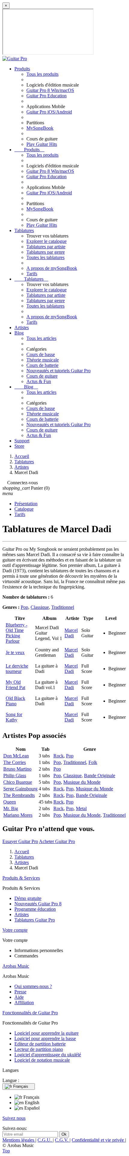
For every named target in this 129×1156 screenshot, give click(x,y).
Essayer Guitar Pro (20, 841)
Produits (22, 68)
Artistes (21, 327)
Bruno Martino (17, 768)
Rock (58, 755)
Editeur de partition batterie (40, 1043)
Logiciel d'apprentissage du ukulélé (47, 1054)
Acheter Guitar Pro (57, 841)
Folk (92, 762)
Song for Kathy (14, 717)
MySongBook (39, 128)
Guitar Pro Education (46, 95)
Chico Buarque (17, 782)
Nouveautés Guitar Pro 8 (38, 903)
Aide (19, 997)
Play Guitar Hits (41, 144)
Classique (40, 607)
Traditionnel (62, 607)
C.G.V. (62, 1140)
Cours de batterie (42, 365)
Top (6, 1150)
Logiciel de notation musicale (42, 1060)
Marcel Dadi (71, 633)
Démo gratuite (27, 898)
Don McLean (16, 755)
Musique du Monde (81, 782)
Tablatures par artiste (45, 246)
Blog (19, 332)
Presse (20, 991)
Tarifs (31, 273)
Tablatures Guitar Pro (34, 919)
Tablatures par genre (45, 252)
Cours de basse (40, 354)
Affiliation (24, 1002)
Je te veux (15, 652)
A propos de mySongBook (51, 268)
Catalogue (24, 509)
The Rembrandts (19, 795)
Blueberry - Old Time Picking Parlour (16, 633)
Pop (24, 607)
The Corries (14, 762)
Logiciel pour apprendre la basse (45, 1038)
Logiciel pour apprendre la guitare (46, 1033)
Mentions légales (18, 1140)
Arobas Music (15, 966)
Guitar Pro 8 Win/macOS (50, 90)
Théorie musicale (42, 359)
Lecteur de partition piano (38, 1049)
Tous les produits (42, 74)
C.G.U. (45, 1140)
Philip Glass (14, 775)
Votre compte (15, 930)
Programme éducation (35, 909)
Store (19, 446)
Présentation (26, 503)
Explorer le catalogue (46, 241)
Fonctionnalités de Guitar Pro (30, 1012)
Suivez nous (14, 1118)
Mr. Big (10, 808)
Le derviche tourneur (17, 668)
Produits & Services (21, 877)
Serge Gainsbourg (20, 788)
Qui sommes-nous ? (33, 986)
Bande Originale (99, 775)
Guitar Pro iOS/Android (49, 111)
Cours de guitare (42, 376)
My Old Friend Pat (15, 685)
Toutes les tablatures (45, 257)
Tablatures (24, 230)
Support (21, 440)
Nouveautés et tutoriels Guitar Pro (58, 370)
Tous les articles (41, 338)
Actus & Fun (38, 381)
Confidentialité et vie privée (98, 1140)
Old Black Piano (15, 701)
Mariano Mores (17, 815)
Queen (9, 801)
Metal (81, 808)
